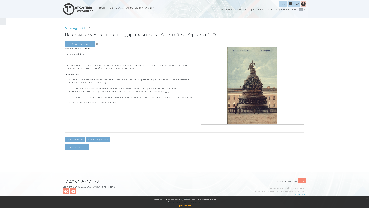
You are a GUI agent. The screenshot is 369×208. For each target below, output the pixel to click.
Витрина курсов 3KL (75, 28)
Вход (283, 4)
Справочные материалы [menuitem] (261, 9)
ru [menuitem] (301, 10)
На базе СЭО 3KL (300, 195)
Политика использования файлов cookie (184, 201)
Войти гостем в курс (77, 147)
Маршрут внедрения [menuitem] (286, 9)
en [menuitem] (304, 10)
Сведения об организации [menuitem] (232, 9)
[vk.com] (66, 191)
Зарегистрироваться (98, 139)
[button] (297, 4)
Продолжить (184, 205)
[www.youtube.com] (73, 191)
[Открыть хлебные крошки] (3, 21)
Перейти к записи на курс (80, 44)
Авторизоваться (75, 139)
